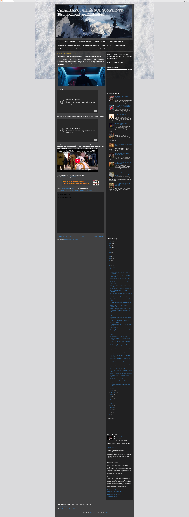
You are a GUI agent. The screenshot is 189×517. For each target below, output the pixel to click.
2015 (110, 265)
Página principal (63, 507)
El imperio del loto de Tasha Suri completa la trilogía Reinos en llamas (123, 124)
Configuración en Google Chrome (114, 489)
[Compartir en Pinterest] (87, 188)
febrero (112, 407)
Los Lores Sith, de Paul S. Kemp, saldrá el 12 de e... (121, 314)
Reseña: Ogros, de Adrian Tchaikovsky (120, 115)
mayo (111, 401)
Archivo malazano (100, 41)
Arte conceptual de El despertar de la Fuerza (120, 288)
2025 (110, 243)
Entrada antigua (98, 236)
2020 (110, 254)
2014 (110, 412)
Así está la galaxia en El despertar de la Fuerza (121, 297)
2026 (110, 241)
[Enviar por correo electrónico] (81, 188)
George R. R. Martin (120, 45)
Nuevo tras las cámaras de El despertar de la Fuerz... (120, 359)
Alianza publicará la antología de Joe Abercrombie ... (118, 306)
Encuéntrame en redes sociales (109, 48)
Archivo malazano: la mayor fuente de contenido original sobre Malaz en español (123, 144)
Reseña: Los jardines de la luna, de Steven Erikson (123, 163)
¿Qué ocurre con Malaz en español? (118, 368)
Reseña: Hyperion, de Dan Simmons (118, 379)
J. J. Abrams (89, 190)
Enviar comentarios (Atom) (71, 239)
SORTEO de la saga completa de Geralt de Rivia (122, 97)
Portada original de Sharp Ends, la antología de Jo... (120, 365)
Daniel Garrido (119, 437)
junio (111, 399)
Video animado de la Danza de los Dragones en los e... (121, 294)
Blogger (106, 512)
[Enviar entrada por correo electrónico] (78, 188)
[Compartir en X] (84, 188)
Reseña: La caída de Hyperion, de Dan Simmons (118, 291)
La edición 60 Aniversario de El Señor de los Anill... (120, 362)
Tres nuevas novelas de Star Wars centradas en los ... (120, 325)
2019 (110, 256)
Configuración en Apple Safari (113, 494)
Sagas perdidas (92, 48)
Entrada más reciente (64, 236)
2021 (110, 252)
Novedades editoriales (85, 41)
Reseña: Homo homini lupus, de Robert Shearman (119, 282)
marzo (112, 405)
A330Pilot (92, 512)
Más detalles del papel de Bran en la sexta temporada (120, 272)
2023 (110, 248)
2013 (110, 414)
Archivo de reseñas (69, 41)
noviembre (112, 388)
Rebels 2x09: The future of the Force (118, 336)
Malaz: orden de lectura (77, 48)
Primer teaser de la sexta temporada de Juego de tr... (120, 371)
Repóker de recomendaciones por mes (69, 45)
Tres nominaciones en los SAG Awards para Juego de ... (120, 339)
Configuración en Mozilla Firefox (114, 493)
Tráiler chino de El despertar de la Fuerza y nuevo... (120, 342)
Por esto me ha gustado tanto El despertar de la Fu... (120, 303)
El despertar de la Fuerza (72, 190)
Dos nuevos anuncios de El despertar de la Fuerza (120, 352)
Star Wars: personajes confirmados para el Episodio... (120, 285)
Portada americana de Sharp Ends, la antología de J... (120, 333)
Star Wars (95, 190)
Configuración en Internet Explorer (114, 491)
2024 (110, 246)
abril (111, 403)
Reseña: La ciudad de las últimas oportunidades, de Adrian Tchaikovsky (122, 184)
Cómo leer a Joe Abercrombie (121, 134)
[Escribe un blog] (82, 188)
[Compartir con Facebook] (85, 188)
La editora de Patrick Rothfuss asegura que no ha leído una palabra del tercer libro (123, 174)
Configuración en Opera (112, 496)
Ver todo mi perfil (111, 447)
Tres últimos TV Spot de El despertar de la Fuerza (120, 311)
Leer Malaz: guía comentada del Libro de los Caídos (122, 154)
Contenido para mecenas (116, 41)
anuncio (63, 190)
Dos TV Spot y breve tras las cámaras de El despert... (120, 330)
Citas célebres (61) (114, 328)
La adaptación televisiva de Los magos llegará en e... (120, 318)
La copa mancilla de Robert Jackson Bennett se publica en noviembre (123, 106)
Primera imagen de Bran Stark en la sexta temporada (120, 279)
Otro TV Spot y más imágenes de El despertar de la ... (120, 345)
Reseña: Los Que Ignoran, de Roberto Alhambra (121, 374)
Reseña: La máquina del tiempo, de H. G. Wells (120, 309)
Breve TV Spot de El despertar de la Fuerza (120, 348)
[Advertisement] (119, 81)
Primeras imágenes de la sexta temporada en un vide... (120, 356)
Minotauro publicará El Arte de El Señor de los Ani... (120, 381)
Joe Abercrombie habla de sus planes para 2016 (119, 269)
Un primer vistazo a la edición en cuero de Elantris (119, 376)
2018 (110, 259)
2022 (110, 250)
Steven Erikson (106, 45)
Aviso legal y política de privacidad (67, 508)
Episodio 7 (82, 190)
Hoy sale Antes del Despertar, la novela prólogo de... (120, 299)
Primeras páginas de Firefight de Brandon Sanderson (120, 276)
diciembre (112, 267)
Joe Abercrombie (62, 48)
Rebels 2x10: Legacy (114, 322)
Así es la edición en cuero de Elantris (118, 350)
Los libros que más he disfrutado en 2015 (119, 320)
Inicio (59, 41)
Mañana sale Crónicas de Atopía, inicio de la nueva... (120, 385)
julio (111, 397)
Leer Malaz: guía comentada (91, 45)
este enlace (129, 467)
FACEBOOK (66, 177)
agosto (112, 394)
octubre (112, 390)
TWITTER (74, 177)
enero (111, 410)
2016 (110, 263)
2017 (110, 261)
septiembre (113, 392)
